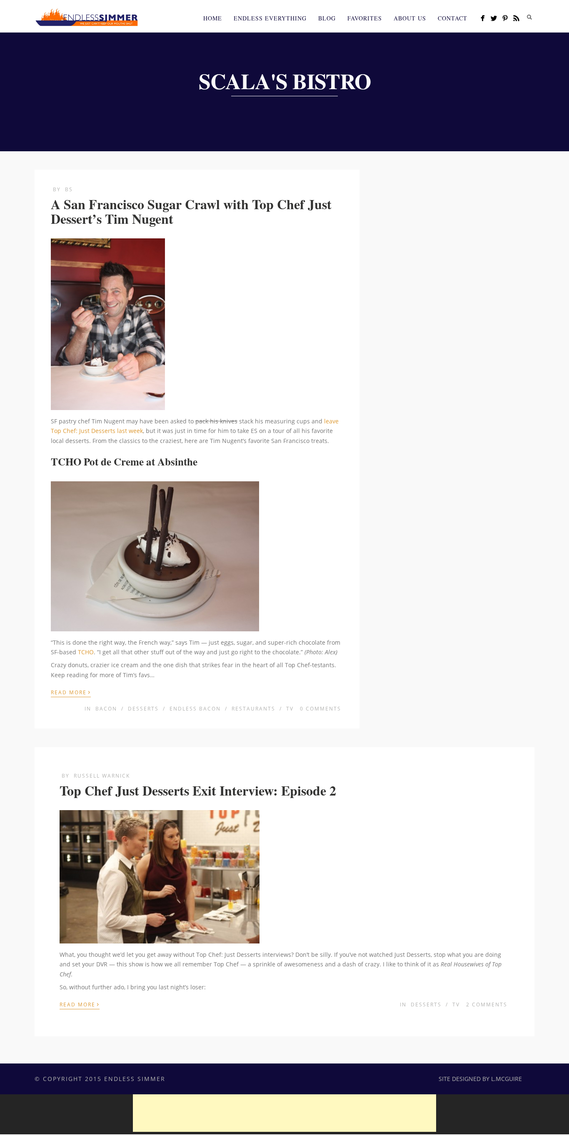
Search (529, 17)
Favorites (364, 18)
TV (290, 708)
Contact (452, 18)
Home (212, 18)
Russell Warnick (102, 775)
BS (69, 189)
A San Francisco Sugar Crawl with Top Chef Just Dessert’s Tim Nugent (191, 211)
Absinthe (177, 461)
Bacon (106, 708)
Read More (71, 691)
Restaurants (253, 708)
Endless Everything (270, 18)
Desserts (143, 708)
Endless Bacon (195, 708)
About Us (410, 18)
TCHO (86, 652)
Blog (327, 18)
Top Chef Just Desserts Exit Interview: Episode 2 (198, 790)
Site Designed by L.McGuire (480, 1079)
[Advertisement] (284, 1113)
